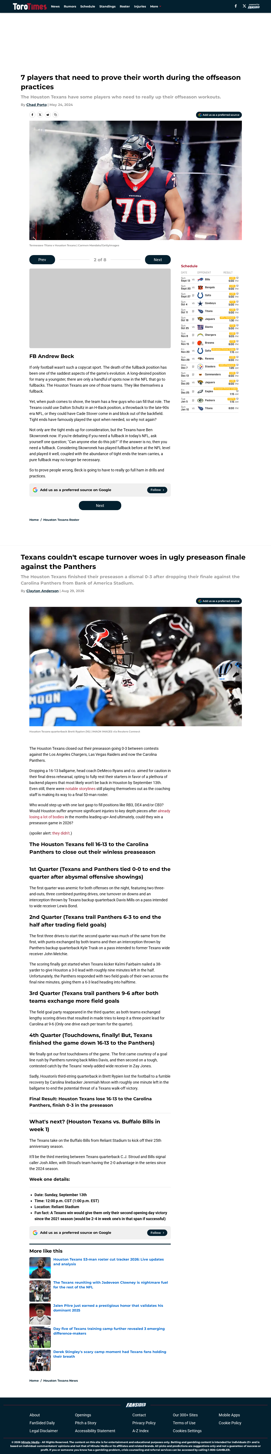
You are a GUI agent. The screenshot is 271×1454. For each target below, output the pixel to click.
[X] (244, 6)
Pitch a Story (85, 1423)
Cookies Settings (187, 1431)
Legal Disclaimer (44, 1431)
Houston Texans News (60, 1381)
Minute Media (30, 1442)
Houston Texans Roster (61, 520)
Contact (139, 1415)
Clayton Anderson (42, 591)
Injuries (140, 6)
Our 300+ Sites (185, 1415)
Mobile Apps (229, 1415)
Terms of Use (184, 1423)
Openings (83, 1415)
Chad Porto (36, 105)
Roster (125, 6)
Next (158, 259)
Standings (107, 6)
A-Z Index (140, 1431)
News (55, 6)
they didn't (61, 833)
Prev (42, 259)
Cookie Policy (230, 1423)
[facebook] (236, 6)
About (35, 1415)
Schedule (87, 6)
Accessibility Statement (95, 1431)
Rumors (70, 6)
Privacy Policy (144, 1423)
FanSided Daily (42, 1423)
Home (34, 520)
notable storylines (80, 788)
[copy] (55, 115)
